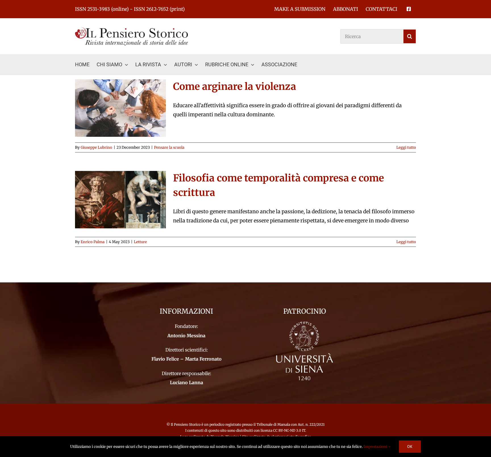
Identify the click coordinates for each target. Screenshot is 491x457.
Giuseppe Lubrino (96, 147)
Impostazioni (375, 446)
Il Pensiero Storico (186, 424)
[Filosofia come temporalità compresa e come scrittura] (120, 199)
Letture (140, 241)
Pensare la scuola (169, 147)
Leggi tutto (406, 147)
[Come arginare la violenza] (120, 108)
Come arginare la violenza (234, 86)
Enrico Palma (93, 241)
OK (410, 446)
